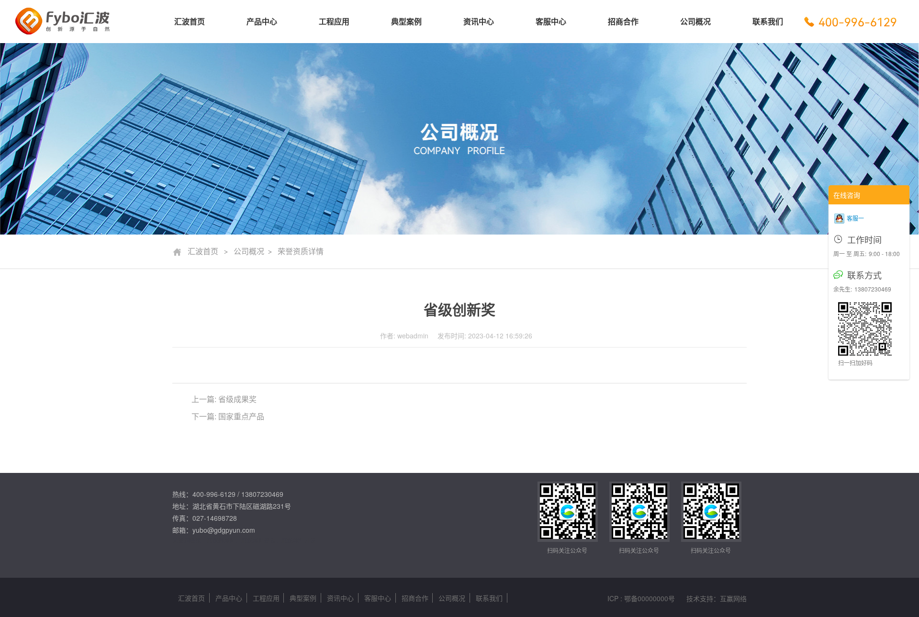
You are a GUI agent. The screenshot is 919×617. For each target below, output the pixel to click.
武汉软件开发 (298, 540)
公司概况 (249, 251)
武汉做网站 (221, 540)
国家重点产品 (241, 416)
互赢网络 (733, 598)
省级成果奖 (237, 398)
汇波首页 (195, 251)
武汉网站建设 (258, 540)
